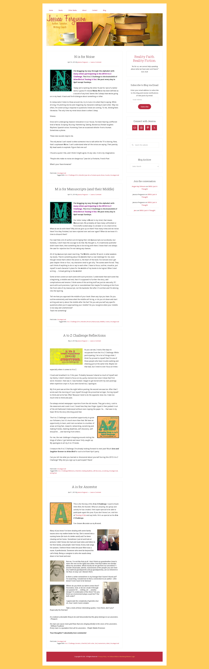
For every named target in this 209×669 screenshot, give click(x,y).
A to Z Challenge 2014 (71, 175)
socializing (105, 471)
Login (133, 656)
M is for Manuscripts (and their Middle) (84, 189)
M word (89, 321)
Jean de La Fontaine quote (92, 175)
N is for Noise (84, 56)
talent (108, 643)
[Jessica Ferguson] (104, 16)
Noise (102, 175)
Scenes (107, 321)
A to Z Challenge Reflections (84, 335)
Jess (135, 210)
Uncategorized (61, 173)
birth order (91, 643)
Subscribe (144, 107)
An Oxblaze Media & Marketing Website (119, 656)
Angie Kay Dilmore (139, 186)
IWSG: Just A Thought (147, 210)
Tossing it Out (80, 515)
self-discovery (97, 471)
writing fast (53, 473)
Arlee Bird (81, 175)
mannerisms (102, 643)
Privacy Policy (102, 656)
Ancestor (78, 643)
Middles (102, 321)
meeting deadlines (87, 471)
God (96, 643)
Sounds (107, 175)
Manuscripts (96, 321)
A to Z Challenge (70, 643)
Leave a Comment (96, 62)
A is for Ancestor (84, 487)
